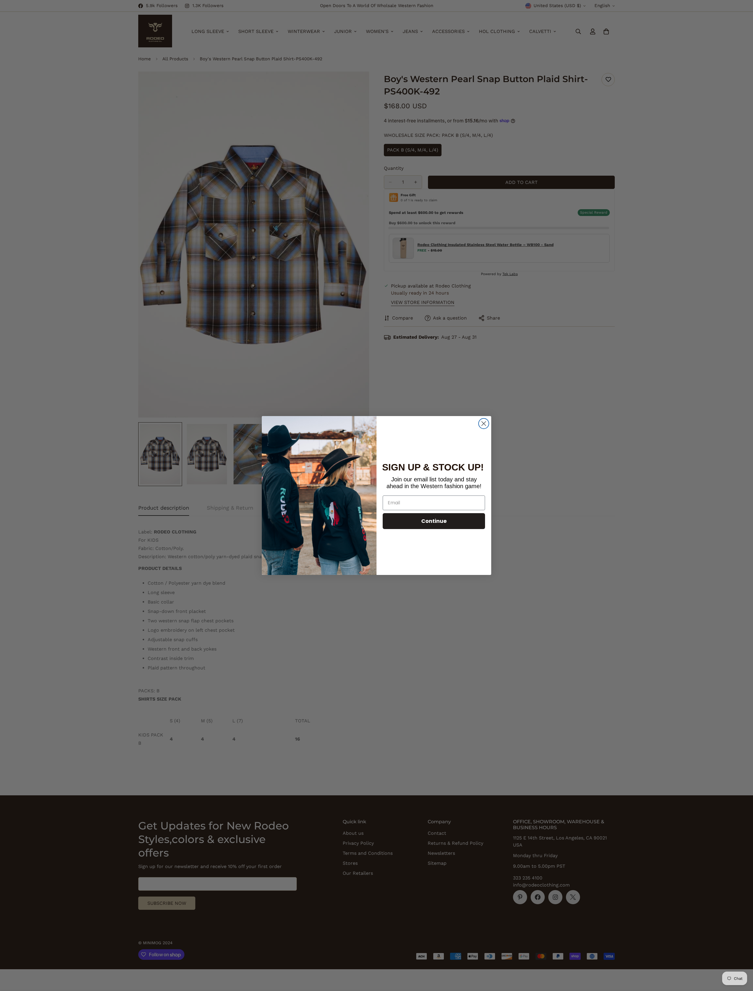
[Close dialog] (484, 423)
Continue (434, 521)
